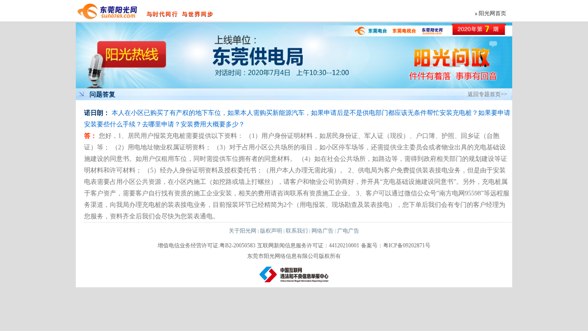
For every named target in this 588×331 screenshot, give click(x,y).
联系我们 (297, 231)
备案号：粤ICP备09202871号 (395, 245)
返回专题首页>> (487, 94)
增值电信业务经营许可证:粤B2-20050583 (206, 245)
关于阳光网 (242, 231)
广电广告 (348, 231)
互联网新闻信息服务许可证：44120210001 (308, 245)
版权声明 (271, 231)
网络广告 (322, 231)
